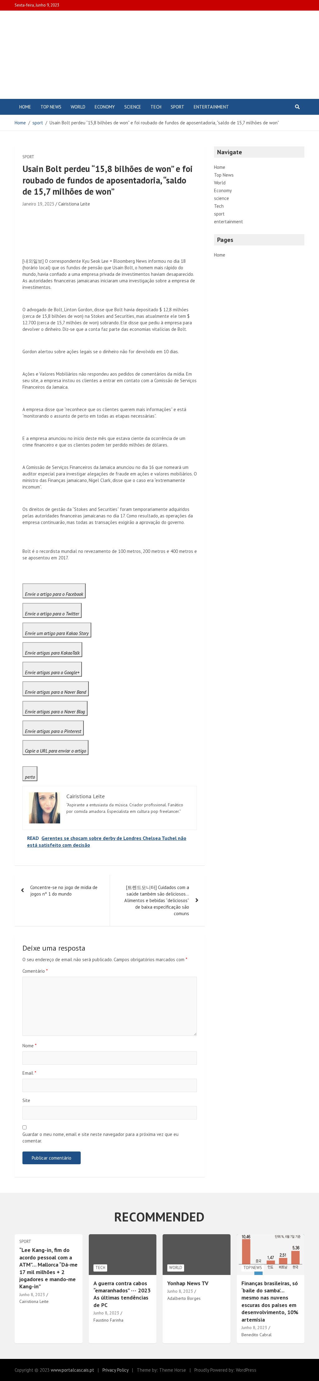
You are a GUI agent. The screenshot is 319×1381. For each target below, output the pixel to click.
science (132, 107)
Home (25, 107)
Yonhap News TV (187, 1283)
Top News (50, 107)
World (78, 107)
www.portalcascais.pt (72, 1370)
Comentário (35, 971)
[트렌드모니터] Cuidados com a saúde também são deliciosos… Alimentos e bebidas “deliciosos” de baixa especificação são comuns (156, 900)
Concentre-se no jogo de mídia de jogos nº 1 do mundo (64, 890)
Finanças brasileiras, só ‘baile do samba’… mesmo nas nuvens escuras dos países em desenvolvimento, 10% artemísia (269, 1301)
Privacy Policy (115, 1370)
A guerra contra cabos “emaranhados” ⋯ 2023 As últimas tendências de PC (121, 1294)
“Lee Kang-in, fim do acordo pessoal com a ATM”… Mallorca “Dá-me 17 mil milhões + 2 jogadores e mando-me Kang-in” (48, 1268)
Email (29, 1073)
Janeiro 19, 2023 (38, 204)
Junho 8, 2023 (32, 1294)
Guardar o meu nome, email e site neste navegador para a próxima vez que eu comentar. (100, 1137)
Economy (105, 107)
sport (177, 107)
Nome (29, 1046)
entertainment (211, 107)
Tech (155, 107)
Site (26, 1100)
